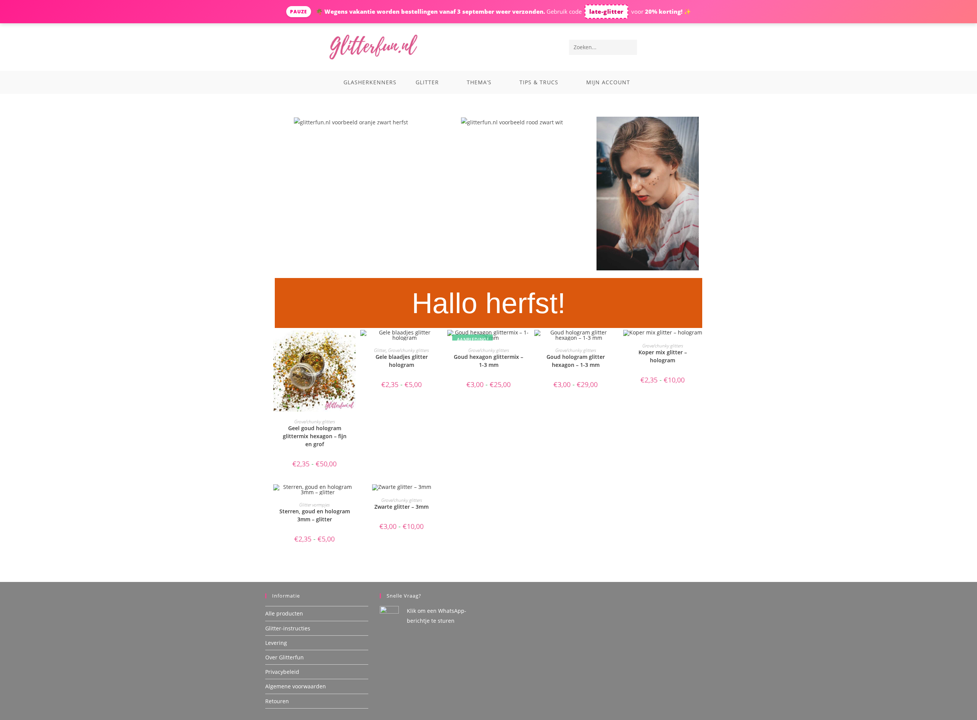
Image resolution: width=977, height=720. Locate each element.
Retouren (277, 701)
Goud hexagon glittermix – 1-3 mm (488, 360)
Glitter (380, 350)
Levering (276, 642)
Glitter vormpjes (314, 504)
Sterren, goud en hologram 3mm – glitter (314, 515)
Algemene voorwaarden (295, 686)
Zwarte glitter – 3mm (401, 506)
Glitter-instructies (287, 628)
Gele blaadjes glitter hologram (402, 360)
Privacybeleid (282, 671)
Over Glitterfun (284, 657)
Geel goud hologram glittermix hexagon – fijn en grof (315, 436)
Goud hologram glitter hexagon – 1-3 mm (576, 360)
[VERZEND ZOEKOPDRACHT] (629, 47)
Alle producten (284, 613)
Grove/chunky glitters (314, 421)
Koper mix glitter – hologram (662, 356)
